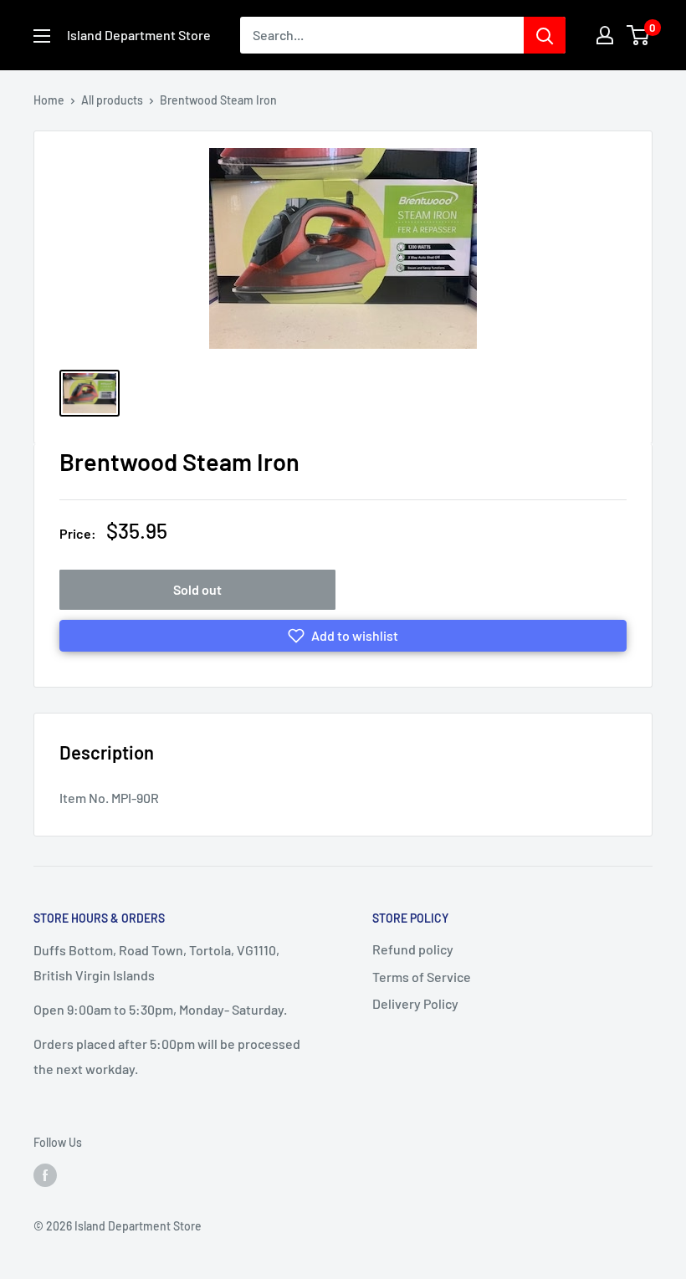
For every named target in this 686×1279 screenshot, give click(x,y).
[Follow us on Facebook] (45, 1174)
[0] (638, 35)
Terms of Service (421, 977)
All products (112, 100)
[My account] (604, 35)
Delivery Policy (415, 1003)
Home (48, 100)
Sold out (197, 589)
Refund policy (412, 949)
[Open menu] (41, 36)
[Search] (545, 35)
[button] (343, 636)
